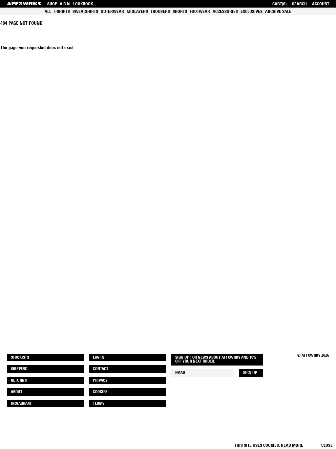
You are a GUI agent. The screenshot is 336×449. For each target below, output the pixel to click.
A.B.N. (65, 4)
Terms (98, 404)
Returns (19, 381)
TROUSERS (160, 12)
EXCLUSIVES (251, 12)
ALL (48, 12)
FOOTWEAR (200, 12)
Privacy (100, 381)
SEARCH (299, 4)
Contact (100, 369)
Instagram (21, 404)
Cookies (100, 392)
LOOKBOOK (83, 4)
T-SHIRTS (62, 12)
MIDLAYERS (137, 12)
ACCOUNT (320, 4)
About (16, 392)
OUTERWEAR (112, 12)
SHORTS (180, 12)
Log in (98, 358)
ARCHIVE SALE (278, 12)
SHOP (52, 4)
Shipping (19, 369)
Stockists (20, 358)
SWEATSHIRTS (85, 12)
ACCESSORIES (225, 12)
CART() (279, 4)
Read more (292, 445)
